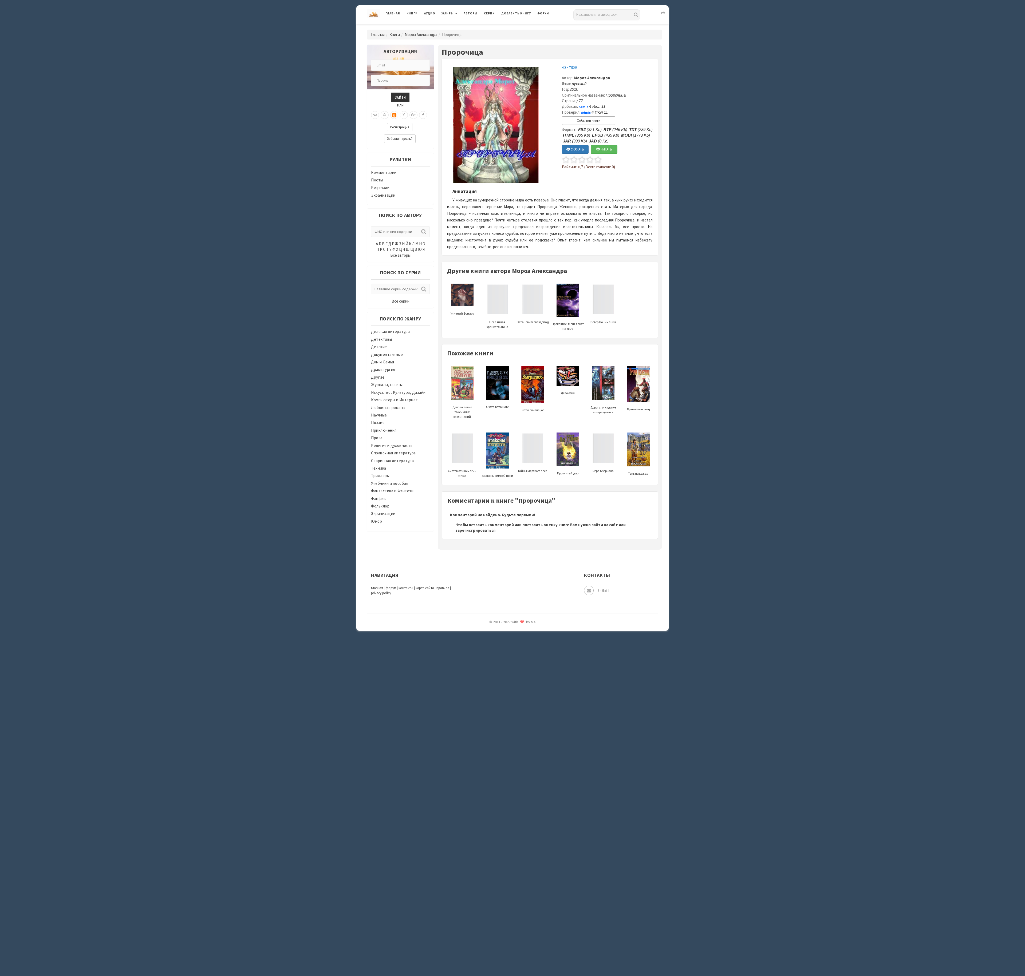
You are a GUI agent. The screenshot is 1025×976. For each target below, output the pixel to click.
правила (442, 588)
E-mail (603, 590)
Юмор (376, 521)
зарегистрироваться (475, 530)
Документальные (387, 354)
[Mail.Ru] (385, 115)
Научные (379, 415)
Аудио (429, 13)
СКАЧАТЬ (577, 149)
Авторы (471, 13)
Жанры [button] (447, 13)
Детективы (381, 339)
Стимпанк (511, 826)
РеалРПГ (509, 743)
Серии (489, 13)
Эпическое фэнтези (520, 922)
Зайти (400, 97)
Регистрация (399, 127)
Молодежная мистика (522, 648)
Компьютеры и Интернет (394, 399)
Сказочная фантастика (523, 767)
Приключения (384, 430)
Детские (379, 346)
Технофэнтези (515, 850)
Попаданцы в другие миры (526, 707)
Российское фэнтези (521, 755)
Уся (505, 874)
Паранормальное (517, 683)
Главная (392, 13)
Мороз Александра (421, 34)
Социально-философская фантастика (537, 814)
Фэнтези (510, 886)
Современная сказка (520, 803)
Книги (412, 13)
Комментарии (384, 172)
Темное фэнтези (517, 838)
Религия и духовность (391, 445)
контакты (406, 588)
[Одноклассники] (394, 115)
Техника (378, 468)
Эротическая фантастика (525, 934)
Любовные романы (388, 407)
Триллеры (380, 475)
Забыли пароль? (400, 138)
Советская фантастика (523, 791)
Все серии (400, 301)
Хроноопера (512, 898)
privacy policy (381, 593)
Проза (377, 437)
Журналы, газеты (387, 384)
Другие (377, 377)
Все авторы (400, 255)
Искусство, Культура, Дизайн (398, 392)
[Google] (413, 115)
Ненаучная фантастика (523, 671)
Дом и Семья (382, 361)
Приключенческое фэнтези (527, 731)
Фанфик (378, 498)
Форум (543, 13)
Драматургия (383, 369)
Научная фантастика (521, 659)
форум (390, 588)
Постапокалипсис (519, 719)
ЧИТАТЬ (606, 149)
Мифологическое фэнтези (526, 636)
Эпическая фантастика (523, 910)
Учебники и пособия (389, 483)
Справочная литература (393, 452)
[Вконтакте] (375, 115)
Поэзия (377, 422)
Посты (377, 179)
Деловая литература (520, 27)
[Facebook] (423, 115)
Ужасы (508, 862)
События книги (588, 120)
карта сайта (425, 588)
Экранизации (383, 195)
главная (377, 588)
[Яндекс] (404, 115)
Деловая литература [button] (460, 27)
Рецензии (380, 187)
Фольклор (380, 506)
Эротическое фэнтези (522, 946)
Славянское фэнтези (521, 779)
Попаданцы (512, 695)
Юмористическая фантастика (529, 958)
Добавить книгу (516, 13)
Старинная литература (392, 460)
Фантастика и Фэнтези (392, 490)
